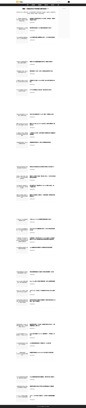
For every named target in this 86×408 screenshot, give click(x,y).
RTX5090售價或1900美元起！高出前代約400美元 (40, 89)
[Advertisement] (64, 22)
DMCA (45, 406)
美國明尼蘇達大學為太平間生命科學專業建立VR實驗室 (42, 386)
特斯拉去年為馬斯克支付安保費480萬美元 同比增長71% (42, 166)
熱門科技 (52, 4)
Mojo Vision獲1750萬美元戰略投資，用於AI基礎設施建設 (42, 281)
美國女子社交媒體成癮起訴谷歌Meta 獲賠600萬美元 (41, 61)
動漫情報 (33, 4)
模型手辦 (46, 4)
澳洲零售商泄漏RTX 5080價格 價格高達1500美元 (40, 27)
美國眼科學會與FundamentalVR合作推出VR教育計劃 (41, 352)
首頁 (27, 4)
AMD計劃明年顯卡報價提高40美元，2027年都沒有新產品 (42, 37)
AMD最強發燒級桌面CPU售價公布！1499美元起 (40, 343)
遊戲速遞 (39, 4)
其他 (58, 4)
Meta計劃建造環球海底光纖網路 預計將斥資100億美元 (42, 376)
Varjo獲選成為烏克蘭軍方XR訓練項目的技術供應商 (41, 247)
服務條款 (43, 406)
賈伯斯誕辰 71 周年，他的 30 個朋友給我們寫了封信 (41, 71)
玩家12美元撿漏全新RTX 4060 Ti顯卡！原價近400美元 (42, 114)
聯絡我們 (48, 406)
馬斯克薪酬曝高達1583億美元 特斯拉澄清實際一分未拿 (42, 271)
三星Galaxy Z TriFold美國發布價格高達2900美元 (40, 219)
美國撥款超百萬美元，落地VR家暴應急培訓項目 (40, 142)
